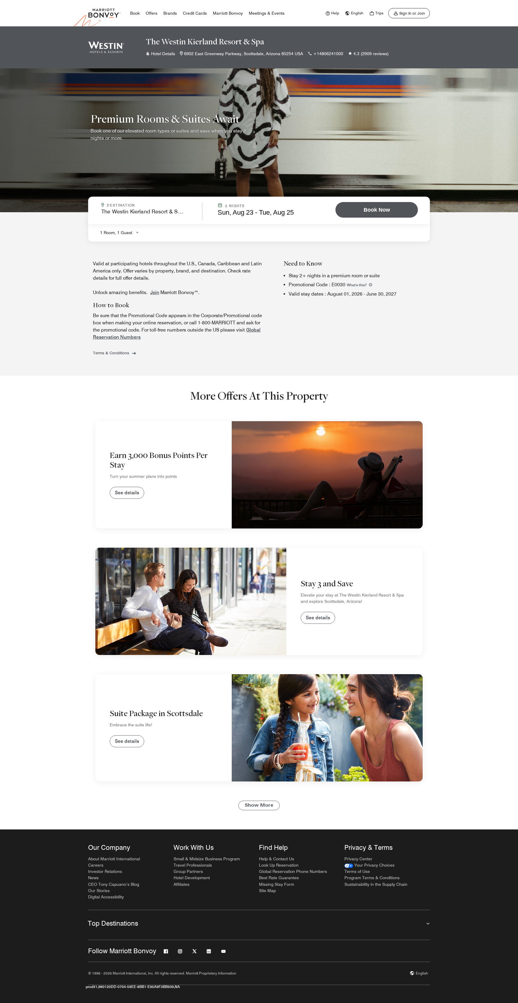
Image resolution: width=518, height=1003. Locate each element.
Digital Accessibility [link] (106, 896)
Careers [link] (95, 865)
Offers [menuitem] (151, 13)
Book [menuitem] (135, 13)
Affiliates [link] (181, 884)
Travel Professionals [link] (193, 865)
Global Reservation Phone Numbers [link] (293, 871)
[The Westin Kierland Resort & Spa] (106, 47)
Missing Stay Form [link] (276, 884)
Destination (146, 205)
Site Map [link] (267, 890)
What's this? (357, 285)
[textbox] (149, 214)
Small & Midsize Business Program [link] (207, 858)
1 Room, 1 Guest (116, 232)
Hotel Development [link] (192, 877)
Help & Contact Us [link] (276, 858)
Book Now (377, 210)
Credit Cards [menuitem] (195, 13)
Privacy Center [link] (358, 858)
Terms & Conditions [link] (111, 352)
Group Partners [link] (188, 871)
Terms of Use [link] (357, 871)
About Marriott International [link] (114, 858)
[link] (331, 13)
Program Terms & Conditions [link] (372, 877)
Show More (259, 805)
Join (154, 292)
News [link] (93, 877)
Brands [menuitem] (170, 13)
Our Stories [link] (99, 890)
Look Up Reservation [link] (279, 865)
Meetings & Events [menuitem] (266, 13)
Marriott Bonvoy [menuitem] (228, 13)
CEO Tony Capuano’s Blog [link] (113, 884)
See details (127, 493)
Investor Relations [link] (105, 871)
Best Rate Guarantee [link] (279, 877)
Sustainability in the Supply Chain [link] (375, 884)
